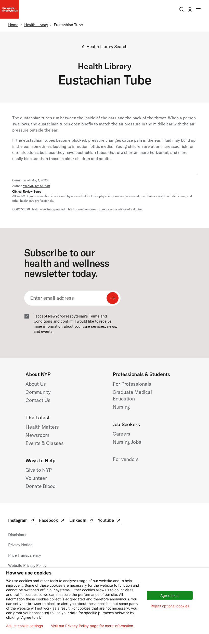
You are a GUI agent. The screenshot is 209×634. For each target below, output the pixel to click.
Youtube (109, 520)
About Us (35, 384)
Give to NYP (38, 470)
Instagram (21, 520)
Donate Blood (40, 486)
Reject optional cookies (170, 606)
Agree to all (169, 595)
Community (37, 392)
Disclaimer (17, 534)
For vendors (126, 459)
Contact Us (37, 400)
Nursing (121, 407)
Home (13, 24)
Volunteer (36, 478)
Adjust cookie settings (24, 626)
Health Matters (42, 427)
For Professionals (132, 384)
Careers (121, 433)
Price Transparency (24, 555)
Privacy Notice (20, 544)
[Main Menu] (198, 9)
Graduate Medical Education (132, 395)
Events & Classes (44, 443)
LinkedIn (81, 520)
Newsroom (37, 435)
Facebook (52, 520)
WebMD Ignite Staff (36, 186)
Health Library (36, 24)
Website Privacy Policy (27, 565)
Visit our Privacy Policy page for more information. (92, 626)
